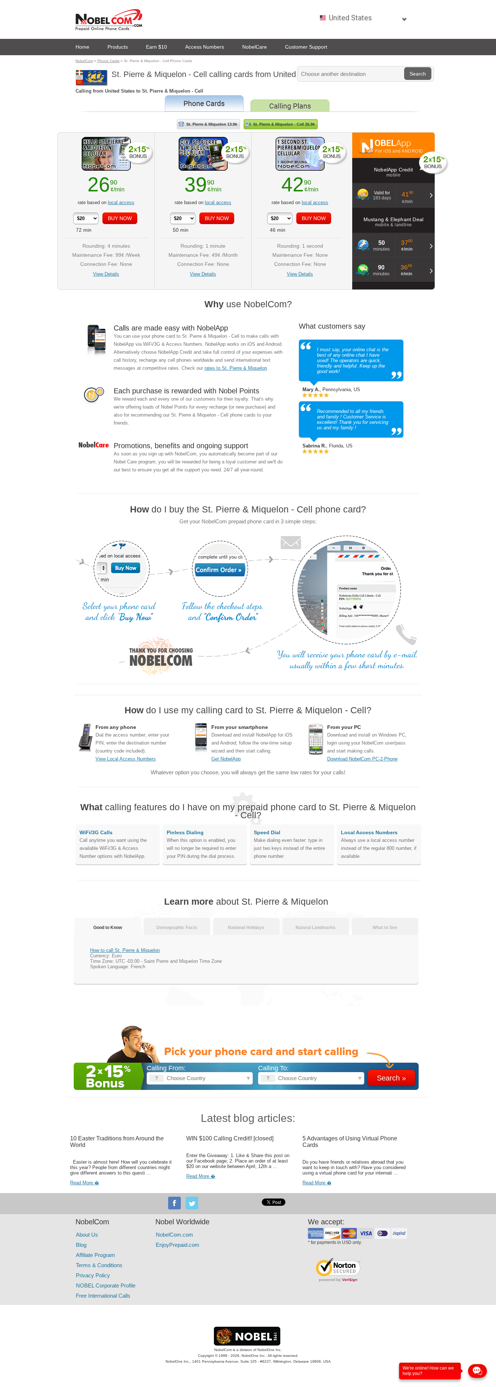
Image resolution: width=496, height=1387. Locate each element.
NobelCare (254, 47)
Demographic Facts (176, 927)
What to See (385, 927)
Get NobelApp (226, 759)
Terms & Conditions (99, 1265)
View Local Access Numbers (125, 759)
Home (82, 47)
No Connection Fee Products (204, 103)
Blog (81, 1245)
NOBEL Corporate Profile (105, 1285)
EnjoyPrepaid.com (177, 1245)
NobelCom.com (174, 1235)
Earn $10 (156, 47)
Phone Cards (108, 61)
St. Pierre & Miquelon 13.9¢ (211, 124)
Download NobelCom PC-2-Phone (362, 759)
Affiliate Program (95, 1255)
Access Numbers (204, 47)
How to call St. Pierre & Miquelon (125, 950)
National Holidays (246, 927)
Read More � (84, 1182)
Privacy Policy (93, 1275)
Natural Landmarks (316, 927)
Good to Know (107, 927)
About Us (87, 1235)
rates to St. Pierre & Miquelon (235, 368)
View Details (106, 274)
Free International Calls (103, 1296)
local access (121, 202)
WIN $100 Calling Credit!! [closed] (229, 1138)
